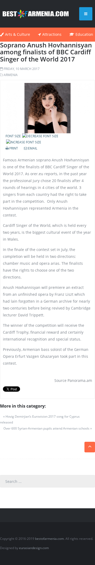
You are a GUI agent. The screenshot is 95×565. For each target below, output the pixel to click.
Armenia (11, 75)
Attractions (51, 34)
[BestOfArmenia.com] (36, 13)
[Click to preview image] (47, 108)
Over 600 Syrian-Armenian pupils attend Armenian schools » (47, 428)
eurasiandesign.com (34, 548)
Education (84, 34)
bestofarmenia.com (49, 538)
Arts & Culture (17, 34)
